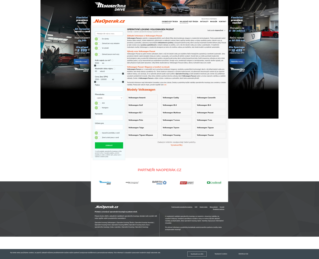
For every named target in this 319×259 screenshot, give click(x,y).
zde (159, 253)
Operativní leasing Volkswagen (105, 223)
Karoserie (99, 114)
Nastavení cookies (221, 254)
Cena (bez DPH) (101, 77)
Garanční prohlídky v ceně (111, 133)
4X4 (103, 103)
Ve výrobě (105, 48)
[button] (225, 182)
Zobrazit (109, 145)
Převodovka (99, 94)
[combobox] (109, 88)
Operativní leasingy (141, 227)
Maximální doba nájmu (104, 69)
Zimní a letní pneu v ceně (110, 137)
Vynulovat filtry (177, 145)
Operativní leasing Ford (103, 225)
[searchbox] (96, 88)
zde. (165, 85)
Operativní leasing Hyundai (144, 223)
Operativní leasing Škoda (125, 223)
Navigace (105, 108)
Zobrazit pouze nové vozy (110, 54)
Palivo (97, 85)
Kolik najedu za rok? (103, 60)
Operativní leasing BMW (120, 225)
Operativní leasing (128, 227)
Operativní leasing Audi (137, 225)
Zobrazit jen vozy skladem (111, 43)
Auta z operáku (115, 227)
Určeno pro (99, 123)
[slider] (95, 66)
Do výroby (105, 39)
